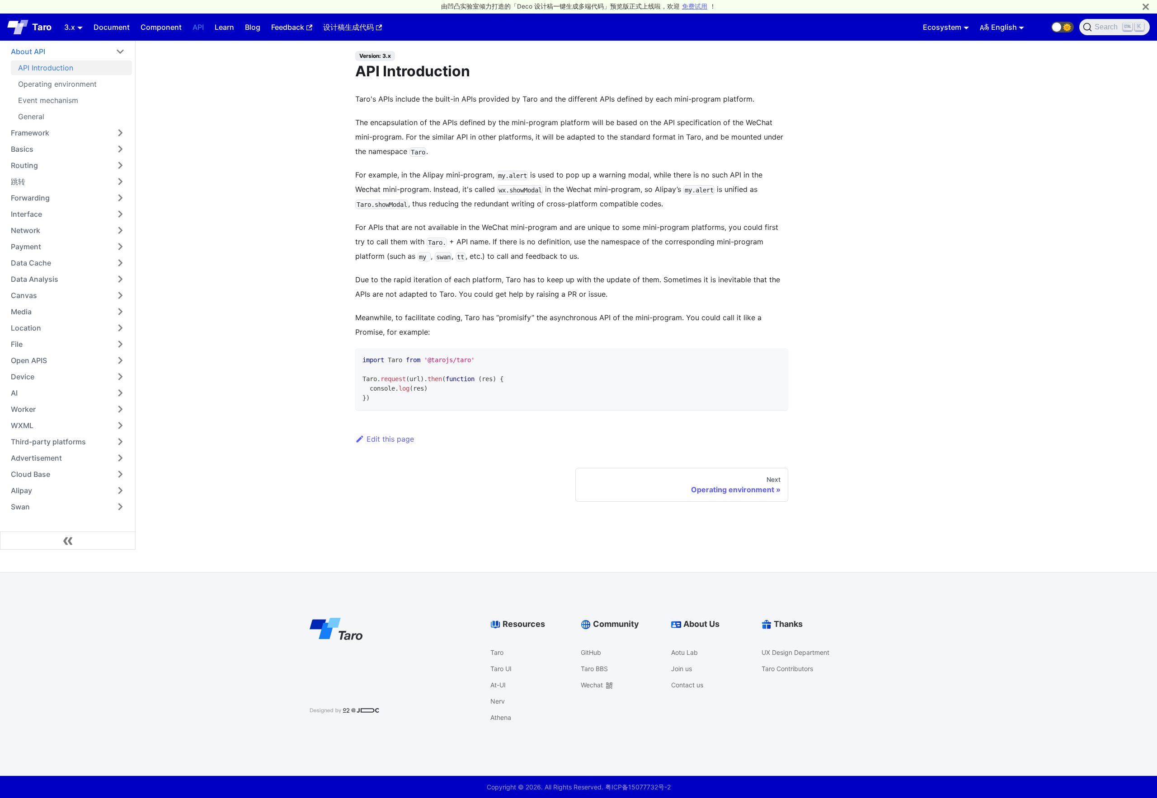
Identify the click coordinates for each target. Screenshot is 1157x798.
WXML (22, 425)
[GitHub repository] (1040, 27)
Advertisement (36, 457)
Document (112, 27)
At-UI (498, 685)
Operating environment (57, 84)
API (198, 27)
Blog (252, 27)
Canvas (24, 295)
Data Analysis (34, 279)
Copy (773, 358)
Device (22, 376)
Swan (20, 506)
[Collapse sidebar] (68, 541)
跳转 (18, 181)
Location (26, 327)
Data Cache (31, 262)
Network (25, 230)
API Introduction (45, 67)
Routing (24, 165)
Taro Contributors (787, 668)
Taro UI (501, 668)
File (17, 344)
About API (28, 51)
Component (161, 27)
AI (14, 392)
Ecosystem (942, 27)
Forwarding (30, 197)
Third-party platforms (48, 441)
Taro (496, 652)
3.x (69, 27)
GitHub (591, 652)
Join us (681, 668)
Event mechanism (48, 100)
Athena (500, 717)
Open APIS (29, 360)
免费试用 (694, 6)
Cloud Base (30, 474)
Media (21, 311)
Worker (23, 409)
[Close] (1145, 6)
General (31, 116)
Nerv (497, 701)
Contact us (687, 685)
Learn (224, 27)
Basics (22, 149)
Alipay (21, 490)
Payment (26, 246)
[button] (1062, 27)
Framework (30, 132)
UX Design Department (795, 652)
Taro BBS (594, 668)
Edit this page (390, 438)
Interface (26, 214)
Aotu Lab (684, 652)
